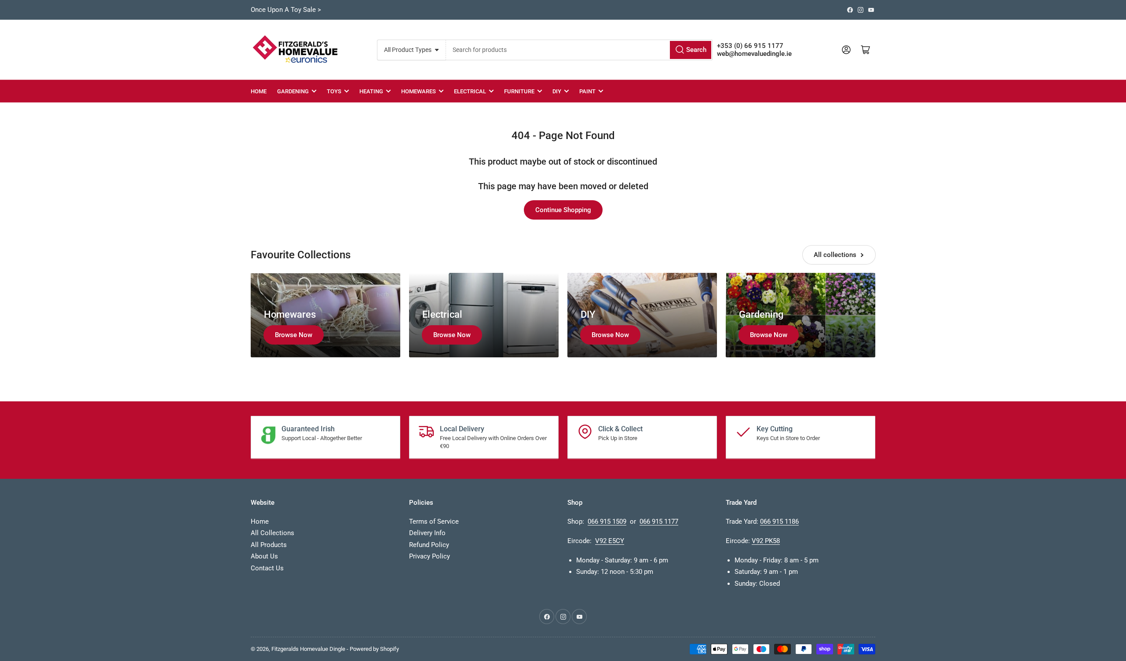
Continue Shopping (563, 210)
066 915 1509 (607, 521)
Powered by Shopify (374, 649)
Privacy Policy (429, 556)
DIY (556, 91)
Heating (371, 91)
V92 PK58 (766, 541)
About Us (264, 556)
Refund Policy (429, 545)
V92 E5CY (609, 541)
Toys (334, 91)
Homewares (418, 91)
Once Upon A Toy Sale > (286, 10)
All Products (269, 545)
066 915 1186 (779, 521)
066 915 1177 (659, 521)
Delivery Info (427, 533)
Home (259, 91)
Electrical (470, 91)
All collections (835, 255)
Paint (587, 91)
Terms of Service (434, 521)
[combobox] (579, 50)
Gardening (293, 91)
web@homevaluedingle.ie (754, 54)
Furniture (519, 91)
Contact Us (267, 568)
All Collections (272, 533)
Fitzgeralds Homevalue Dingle (308, 649)
